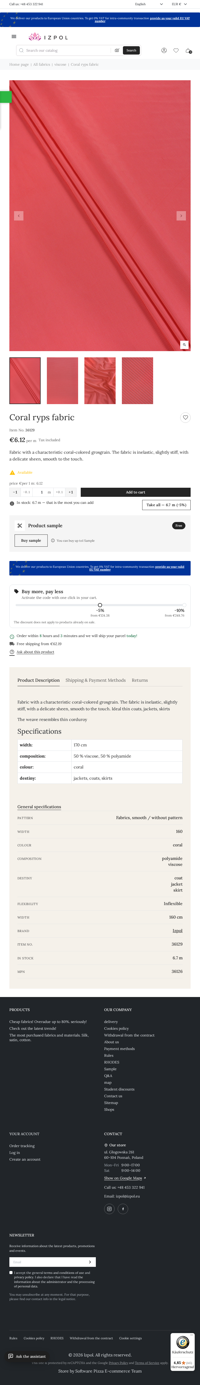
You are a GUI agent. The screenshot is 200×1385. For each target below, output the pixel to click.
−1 (15, 492)
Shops (109, 1109)
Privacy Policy (118, 1363)
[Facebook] (123, 1209)
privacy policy (23, 1277)
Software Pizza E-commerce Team (108, 1371)
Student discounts (119, 1089)
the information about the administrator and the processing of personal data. (54, 1281)
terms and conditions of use (64, 1273)
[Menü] (192, 1336)
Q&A (108, 1075)
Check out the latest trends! (32, 1028)
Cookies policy (116, 1028)
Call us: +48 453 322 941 (26, 4)
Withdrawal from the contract (129, 1035)
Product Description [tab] (38, 680)
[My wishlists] (176, 50)
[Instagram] (109, 1209)
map (107, 1082)
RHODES (111, 1062)
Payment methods (119, 1048)
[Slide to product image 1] (25, 380)
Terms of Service (147, 1363)
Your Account (24, 1134)
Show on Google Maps (123, 1178)
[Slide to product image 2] (62, 380)
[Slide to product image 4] (137, 380)
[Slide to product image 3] (100, 380)
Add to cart (135, 492)
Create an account (24, 1159)
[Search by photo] (117, 50)
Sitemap (111, 1102)
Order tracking (22, 1145)
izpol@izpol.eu (128, 1196)
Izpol (178, 930)
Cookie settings (130, 1338)
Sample (110, 1069)
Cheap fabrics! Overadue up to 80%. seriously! (48, 1021)
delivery (111, 1021)
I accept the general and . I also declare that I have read (54, 1279)
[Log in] (164, 50)
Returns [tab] (140, 680)
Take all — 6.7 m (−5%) (166, 505)
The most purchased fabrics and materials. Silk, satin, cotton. (49, 1037)
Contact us (113, 1096)
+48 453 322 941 (131, 1187)
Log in (14, 1152)
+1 (70, 492)
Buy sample (31, 540)
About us (111, 1042)
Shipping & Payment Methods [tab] (96, 680)
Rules (108, 1055)
